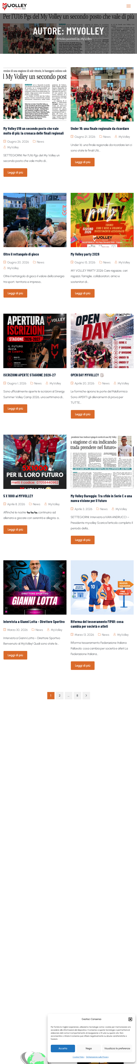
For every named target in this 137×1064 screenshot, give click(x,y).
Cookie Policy (78, 1057)
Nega (89, 1048)
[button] (130, 1019)
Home (48, 39)
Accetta (62, 1048)
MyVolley (13, 147)
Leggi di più (15, 172)
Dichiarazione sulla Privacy (97, 1057)
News (40, 141)
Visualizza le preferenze (117, 1048)
